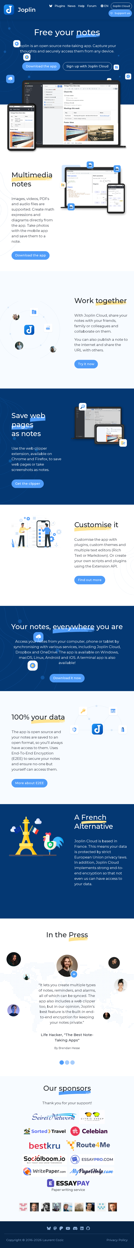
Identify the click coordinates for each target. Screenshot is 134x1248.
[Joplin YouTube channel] (66, 1228)
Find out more (90, 580)
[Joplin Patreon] (60, 1228)
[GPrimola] (90, 1207)
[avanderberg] (34, 1207)
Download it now (67, 678)
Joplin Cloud (121, 6)
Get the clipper (27, 484)
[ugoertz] (79, 1207)
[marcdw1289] (56, 1207)
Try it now (86, 364)
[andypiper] (68, 1207)
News (72, 6)
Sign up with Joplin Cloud (87, 66)
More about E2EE (29, 783)
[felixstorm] (23, 1207)
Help (81, 6)
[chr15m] (45, 1207)
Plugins (60, 6)
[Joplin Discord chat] (74, 1228)
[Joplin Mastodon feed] (54, 1228)
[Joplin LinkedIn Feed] (81, 1228)
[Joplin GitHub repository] (87, 1228)
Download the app (41, 66)
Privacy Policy (117, 1240)
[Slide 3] (72, 1062)
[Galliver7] (101, 1207)
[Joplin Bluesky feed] (50, 6)
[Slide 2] (67, 1062)
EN (105, 6)
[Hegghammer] (112, 1207)
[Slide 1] (61, 1062)
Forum (91, 6)
